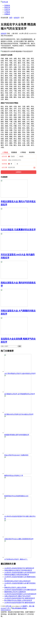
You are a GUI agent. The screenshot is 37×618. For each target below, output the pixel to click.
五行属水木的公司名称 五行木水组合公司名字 (18, 414)
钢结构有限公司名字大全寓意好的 (15, 592)
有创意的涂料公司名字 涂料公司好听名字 (17, 581)
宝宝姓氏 (4, 160)
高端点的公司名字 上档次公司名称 (15, 587)
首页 (10, 17)
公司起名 (7, 12)
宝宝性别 (4, 164)
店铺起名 (7, 14)
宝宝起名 (7, 5)
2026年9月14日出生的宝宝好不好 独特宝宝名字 (19, 568)
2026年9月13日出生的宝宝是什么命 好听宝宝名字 (20, 572)
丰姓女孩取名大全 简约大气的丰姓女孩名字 (18, 570)
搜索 (19, 346)
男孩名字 (7, 7)
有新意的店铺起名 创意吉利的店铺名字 (16, 574)
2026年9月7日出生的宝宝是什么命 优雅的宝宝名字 (20, 589)
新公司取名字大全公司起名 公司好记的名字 (18, 600)
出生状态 (4, 156)
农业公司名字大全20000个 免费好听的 (16, 455)
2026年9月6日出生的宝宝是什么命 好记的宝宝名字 (20, 594)
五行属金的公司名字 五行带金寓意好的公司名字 (19, 394)
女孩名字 (7, 10)
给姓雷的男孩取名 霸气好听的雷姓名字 (16, 434)
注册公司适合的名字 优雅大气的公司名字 (17, 596)
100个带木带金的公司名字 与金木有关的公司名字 (20, 373)
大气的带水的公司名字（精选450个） (16, 559)
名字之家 (8, 606)
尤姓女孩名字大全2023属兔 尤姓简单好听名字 (18, 539)
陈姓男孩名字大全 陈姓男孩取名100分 (16, 496)
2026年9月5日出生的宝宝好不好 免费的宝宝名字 (19, 598)
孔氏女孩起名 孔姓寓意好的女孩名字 (18, 229)
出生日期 (4, 167)
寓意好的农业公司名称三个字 (13, 475)
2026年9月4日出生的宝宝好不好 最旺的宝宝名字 (19, 602)
